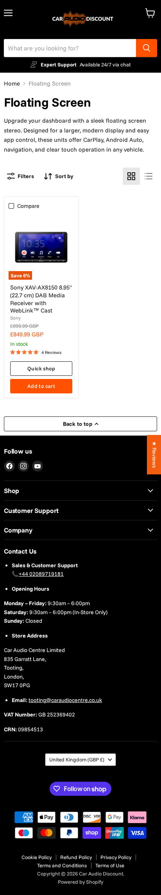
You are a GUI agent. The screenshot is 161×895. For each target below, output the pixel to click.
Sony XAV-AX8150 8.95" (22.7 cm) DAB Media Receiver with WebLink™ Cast (41, 299)
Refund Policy (76, 857)
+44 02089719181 (41, 573)
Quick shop (41, 368)
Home (12, 83)
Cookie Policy (36, 857)
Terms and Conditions (62, 865)
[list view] (148, 176)
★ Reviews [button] (154, 454)
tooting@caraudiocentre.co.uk (65, 700)
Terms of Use (109, 865)
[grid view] (131, 176)
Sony (15, 318)
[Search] (146, 48)
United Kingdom (76, 759)
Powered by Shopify (80, 882)
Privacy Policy (115, 857)
